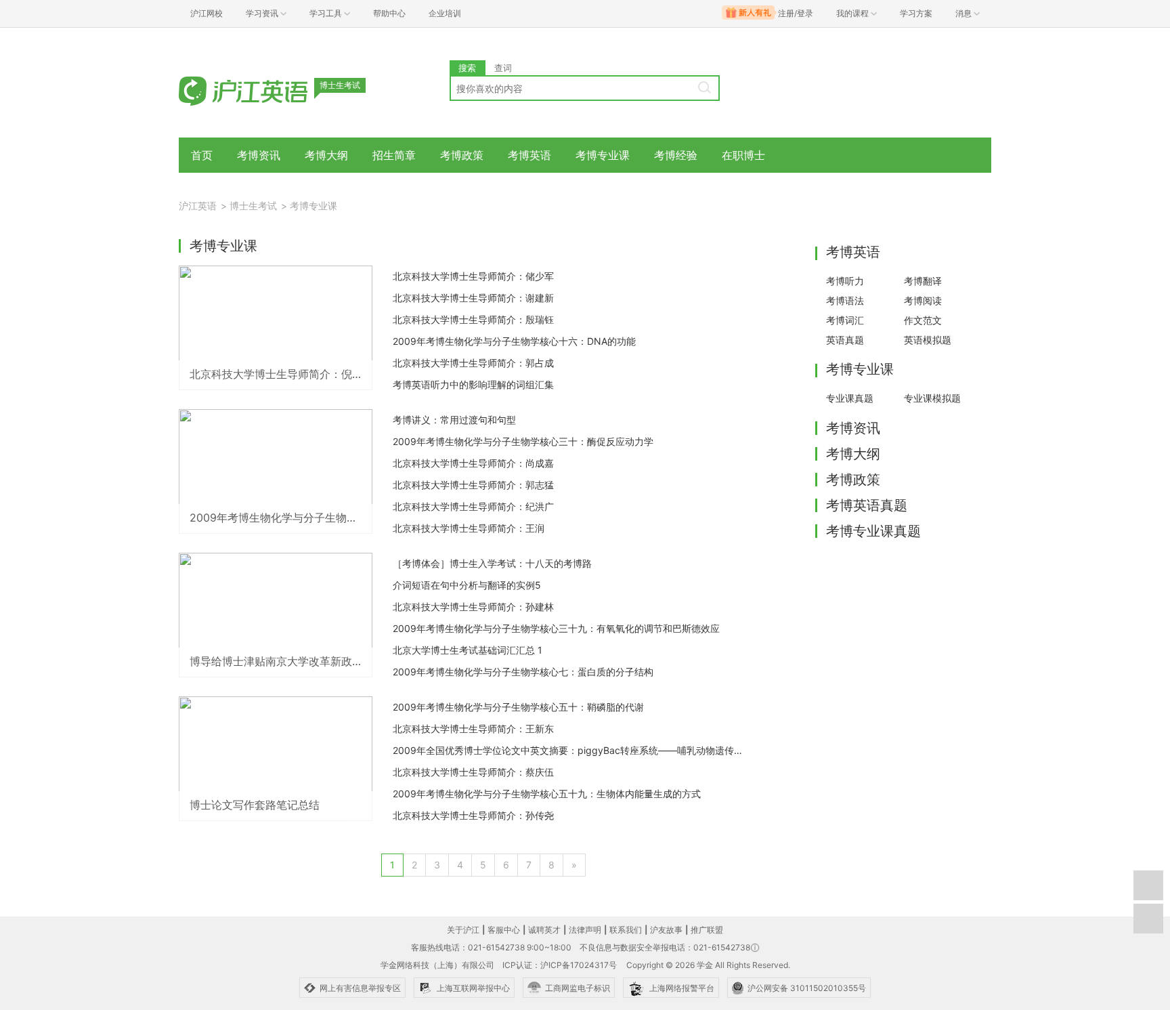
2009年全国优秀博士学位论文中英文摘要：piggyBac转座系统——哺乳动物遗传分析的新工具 (569, 750)
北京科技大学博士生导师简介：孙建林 (473, 606)
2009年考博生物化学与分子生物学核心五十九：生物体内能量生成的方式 (547, 793)
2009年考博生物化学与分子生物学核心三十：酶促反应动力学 (523, 441)
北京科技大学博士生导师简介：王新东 (473, 728)
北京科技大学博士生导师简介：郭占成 (473, 363)
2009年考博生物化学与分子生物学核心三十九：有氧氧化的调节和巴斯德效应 (556, 628)
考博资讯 (258, 155)
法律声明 (585, 930)
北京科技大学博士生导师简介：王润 (468, 528)
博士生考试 (253, 205)
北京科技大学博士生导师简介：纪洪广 (473, 506)
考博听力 (845, 281)
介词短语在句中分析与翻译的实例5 (467, 585)
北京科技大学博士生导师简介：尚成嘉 (473, 463)
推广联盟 (707, 930)
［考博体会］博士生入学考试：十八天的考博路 (492, 563)
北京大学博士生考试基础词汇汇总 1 (467, 650)
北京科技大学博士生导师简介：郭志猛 (473, 484)
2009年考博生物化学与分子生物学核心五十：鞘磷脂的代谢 (518, 707)
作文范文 (923, 320)
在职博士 (743, 155)
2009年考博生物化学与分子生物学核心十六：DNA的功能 (514, 341)
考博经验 (675, 155)
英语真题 (845, 339)
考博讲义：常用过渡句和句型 (454, 419)
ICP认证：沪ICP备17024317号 (559, 965)
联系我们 (625, 930)
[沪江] (263, 90)
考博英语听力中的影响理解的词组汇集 (473, 384)
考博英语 (529, 155)
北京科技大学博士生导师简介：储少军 (473, 276)
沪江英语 (198, 205)
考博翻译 (923, 281)
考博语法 (845, 300)
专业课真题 (849, 398)
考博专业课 (603, 155)
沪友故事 (666, 930)
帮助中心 (389, 13)
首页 (202, 155)
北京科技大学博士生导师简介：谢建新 (473, 297)
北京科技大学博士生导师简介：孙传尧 (473, 815)
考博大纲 (326, 155)
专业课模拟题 (932, 398)
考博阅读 (923, 300)
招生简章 (394, 155)
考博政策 (461, 155)
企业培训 (445, 13)
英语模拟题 (927, 339)
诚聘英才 (544, 930)
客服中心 (504, 930)
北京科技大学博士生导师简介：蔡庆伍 (473, 772)
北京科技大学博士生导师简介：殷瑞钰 (473, 319)
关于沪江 (463, 930)
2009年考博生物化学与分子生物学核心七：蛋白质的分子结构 (523, 671)
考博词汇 (845, 320)
